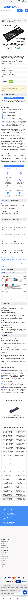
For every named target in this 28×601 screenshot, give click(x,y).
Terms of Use (4, 535)
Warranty (4, 533)
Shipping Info (4, 552)
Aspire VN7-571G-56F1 (18, 248)
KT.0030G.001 (4, 211)
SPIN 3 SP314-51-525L (6, 255)
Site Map (4, 566)
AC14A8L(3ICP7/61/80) (6, 216)
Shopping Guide (5, 541)
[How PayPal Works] (21, 581)
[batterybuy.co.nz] (13, 7)
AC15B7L (16, 211)
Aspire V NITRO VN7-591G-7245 (20, 232)
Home (2, 16)
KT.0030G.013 (4, 250)
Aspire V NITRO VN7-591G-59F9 (8, 232)
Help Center (4, 564)
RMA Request (5, 547)
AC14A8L (16, 213)
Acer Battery (6, 16)
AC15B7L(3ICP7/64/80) (6, 213)
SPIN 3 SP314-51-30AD (18, 250)
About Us (4, 531)
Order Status (4, 543)
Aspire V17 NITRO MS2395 (7, 248)
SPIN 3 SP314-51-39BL (18, 252)
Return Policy (4, 545)
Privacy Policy (5, 537)
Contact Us (4, 562)
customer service (15, 264)
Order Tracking (5, 558)
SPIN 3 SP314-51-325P (6, 252)
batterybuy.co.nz (13, 585)
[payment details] (14, 300)
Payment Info (4, 554)
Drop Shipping (5, 556)
